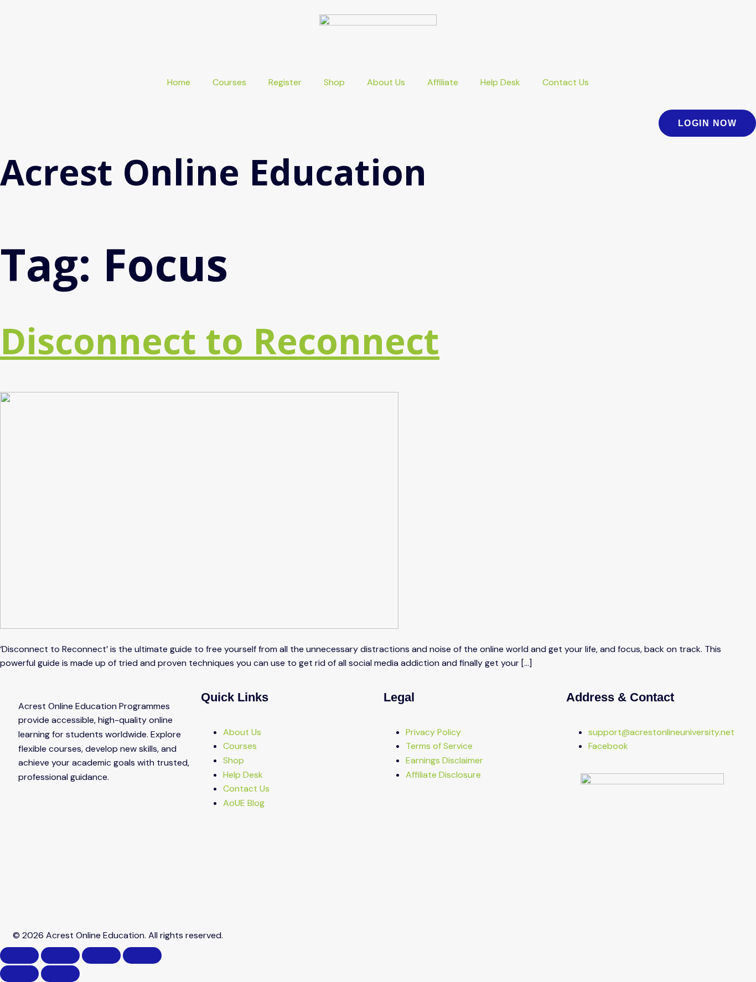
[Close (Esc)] (142, 955)
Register (285, 82)
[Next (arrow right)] (60, 973)
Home (178, 82)
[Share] (101, 955)
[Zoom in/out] (19, 955)
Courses (229, 82)
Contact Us (565, 82)
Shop (334, 82)
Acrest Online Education (213, 172)
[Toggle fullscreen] (60, 955)
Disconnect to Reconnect (219, 341)
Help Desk (500, 82)
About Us (386, 82)
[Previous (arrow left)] (19, 973)
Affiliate (442, 82)
